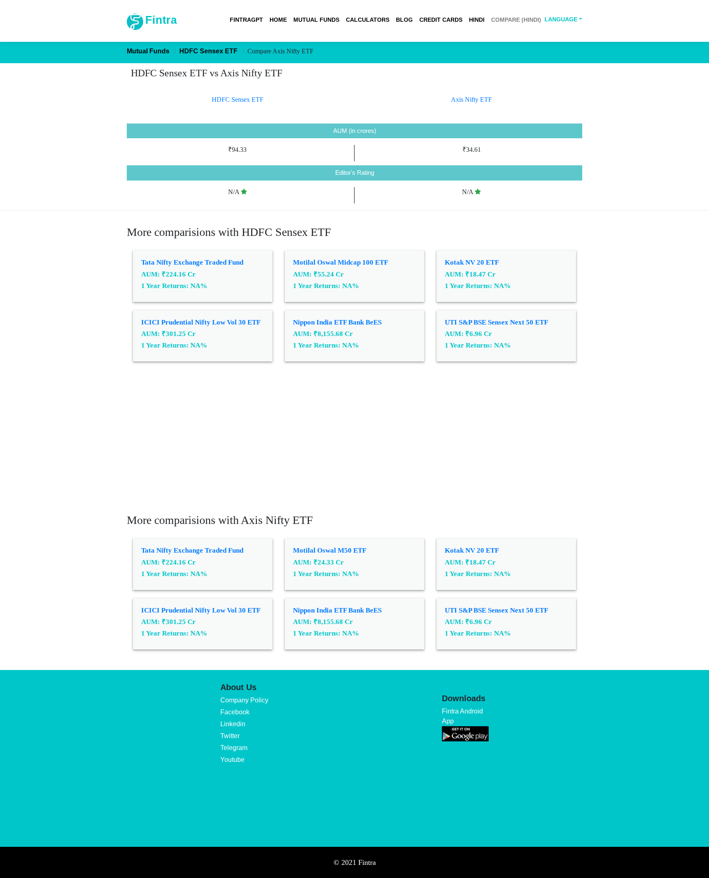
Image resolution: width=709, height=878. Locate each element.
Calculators (367, 19)
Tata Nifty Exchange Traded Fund (192, 262)
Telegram (233, 747)
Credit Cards (440, 19)
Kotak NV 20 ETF (472, 262)
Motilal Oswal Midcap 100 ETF (340, 262)
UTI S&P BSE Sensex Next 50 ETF (496, 322)
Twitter (230, 735)
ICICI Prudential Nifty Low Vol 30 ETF (201, 322)
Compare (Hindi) (516, 19)
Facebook (234, 712)
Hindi (477, 19)
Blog (404, 19)
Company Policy (244, 700)
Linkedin (232, 723)
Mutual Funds (316, 19)
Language (560, 19)
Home (278, 19)
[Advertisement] (354, 443)
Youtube (232, 759)
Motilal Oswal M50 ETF (329, 550)
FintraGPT (246, 19)
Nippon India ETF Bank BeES (337, 322)
